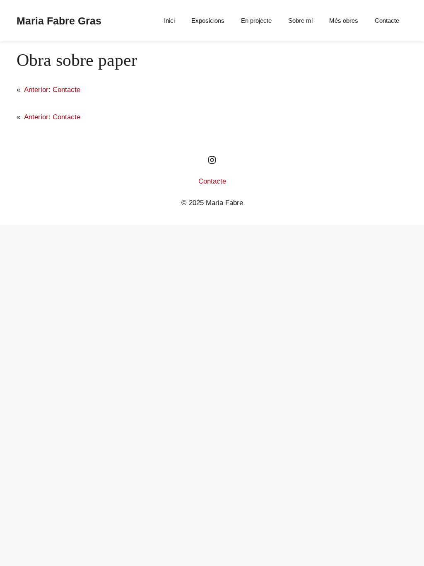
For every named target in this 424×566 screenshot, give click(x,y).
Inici (169, 20)
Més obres (343, 20)
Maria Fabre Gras (59, 21)
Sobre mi (300, 20)
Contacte (387, 20)
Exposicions (207, 20)
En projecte (256, 20)
